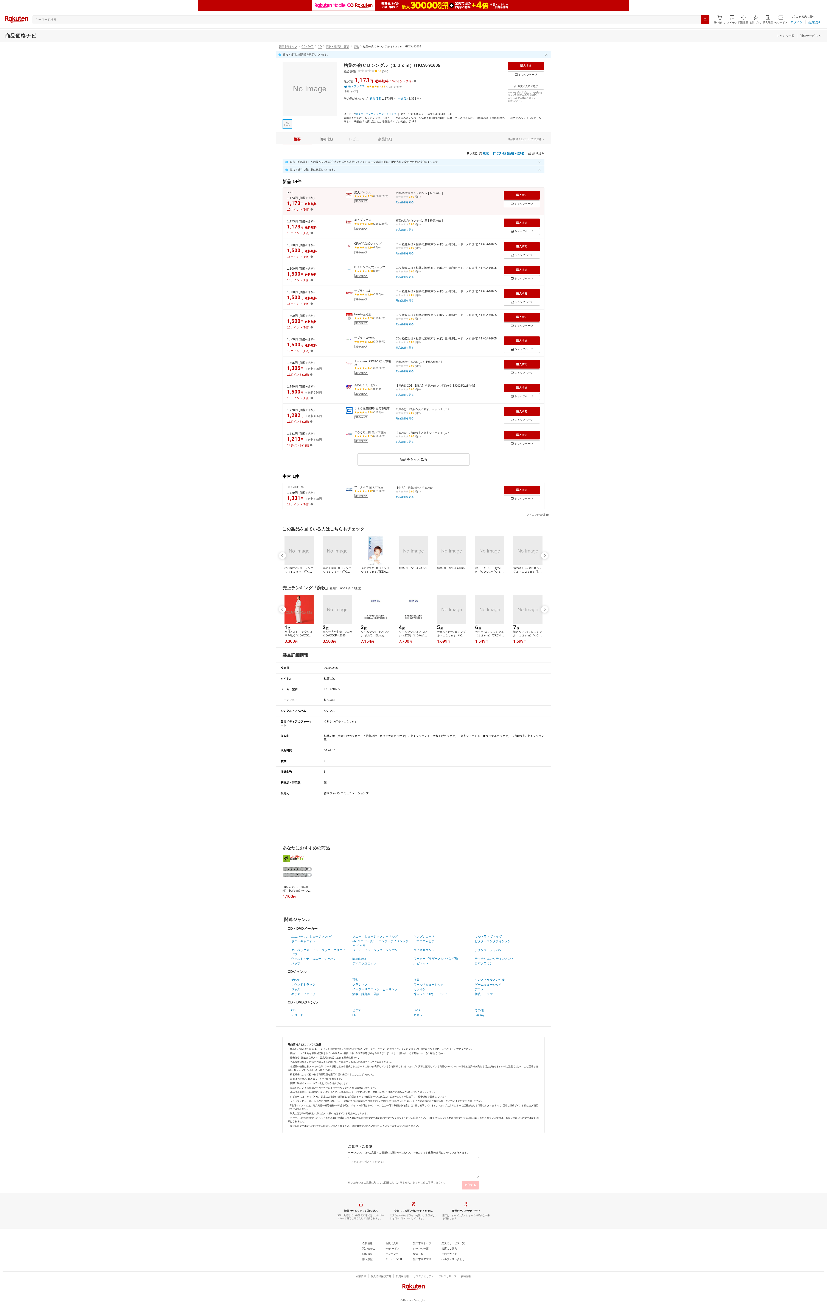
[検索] (705, 19)
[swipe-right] (544, 555)
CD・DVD (308, 46)
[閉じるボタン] (547, 54)
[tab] (297, 139)
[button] (732, 19)
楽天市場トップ (288, 46)
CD (320, 46)
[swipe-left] (282, 555)
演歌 (356, 46)
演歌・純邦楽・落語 (337, 46)
